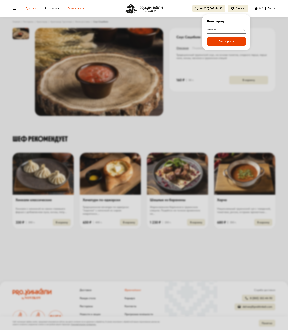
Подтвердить (226, 41)
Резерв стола (52, 8)
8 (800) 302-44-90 (211, 8)
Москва (241, 8)
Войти (271, 8)
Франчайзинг (76, 8)
